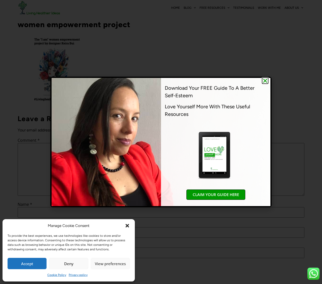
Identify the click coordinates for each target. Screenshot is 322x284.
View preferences (110, 263)
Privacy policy (78, 275)
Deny (68, 263)
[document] (161, 142)
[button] (127, 225)
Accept (27, 263)
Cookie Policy (56, 275)
